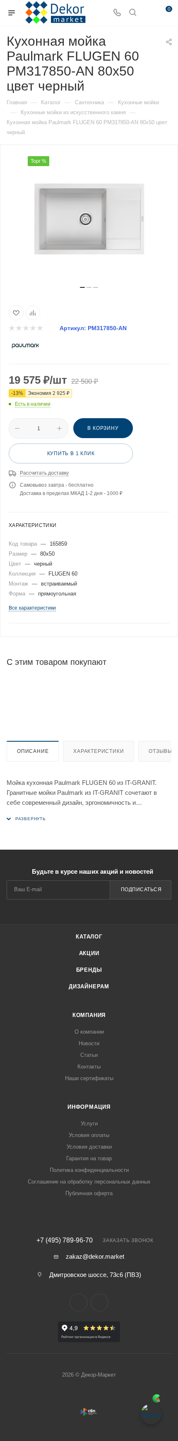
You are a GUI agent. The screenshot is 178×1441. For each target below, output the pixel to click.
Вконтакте (78, 1302)
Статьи (89, 1055)
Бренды (89, 970)
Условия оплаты (89, 1135)
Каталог (89, 937)
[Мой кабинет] (148, 13)
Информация (89, 1107)
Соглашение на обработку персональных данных (89, 1182)
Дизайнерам (89, 986)
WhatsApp (99, 1302)
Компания (89, 1015)
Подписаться (141, 889)
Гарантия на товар (89, 1158)
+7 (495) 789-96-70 (64, 1240)
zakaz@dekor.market (95, 1256)
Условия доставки (89, 1147)
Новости (89, 1043)
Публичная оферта (89, 1193)
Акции (89, 953)
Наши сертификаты (89, 1078)
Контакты (89, 1067)
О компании (89, 1032)
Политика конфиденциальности (89, 1170)
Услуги (89, 1123)
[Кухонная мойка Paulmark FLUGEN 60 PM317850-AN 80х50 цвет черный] (89, 218)
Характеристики (98, 751)
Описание (32, 751)
